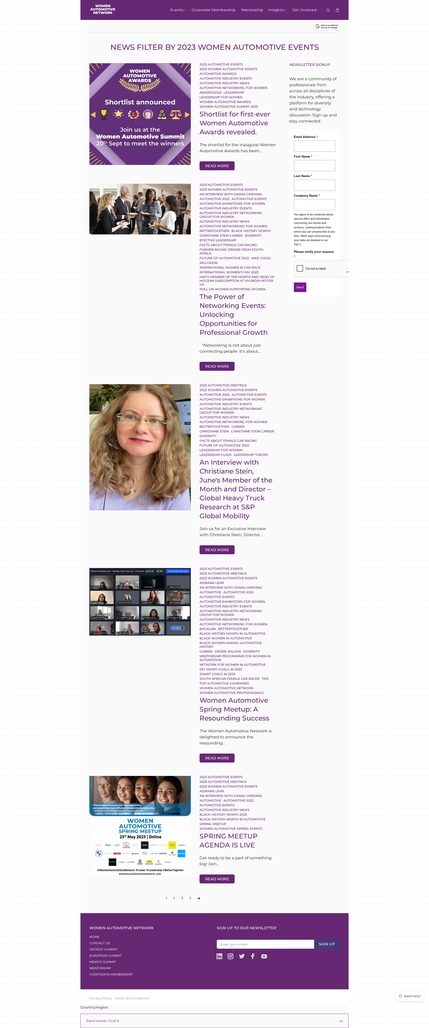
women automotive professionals (232, 693)
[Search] (329, 10)
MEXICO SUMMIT (102, 962)
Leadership (234, 93)
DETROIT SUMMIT (103, 949)
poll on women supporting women (232, 289)
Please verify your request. (314, 254)
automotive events (249, 199)
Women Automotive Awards (225, 102)
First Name (303, 156)
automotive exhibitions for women (233, 204)
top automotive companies (224, 683)
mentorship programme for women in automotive (235, 658)
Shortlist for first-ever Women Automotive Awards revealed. (235, 123)
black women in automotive (226, 638)
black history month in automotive (232, 634)
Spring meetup (213, 824)
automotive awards (218, 74)
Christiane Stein (214, 431)
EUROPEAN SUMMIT (105, 956)
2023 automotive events (221, 64)
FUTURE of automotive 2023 (224, 258)
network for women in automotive (233, 665)
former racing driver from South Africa (231, 251)
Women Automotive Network (227, 688)
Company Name (307, 195)
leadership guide (215, 455)
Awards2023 (210, 93)
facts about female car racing (228, 245)
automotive (210, 592)
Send (300, 287)
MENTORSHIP (100, 968)
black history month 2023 (223, 815)
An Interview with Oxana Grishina (231, 194)
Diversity (253, 236)
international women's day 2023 (229, 272)
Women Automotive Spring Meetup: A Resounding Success (234, 709)
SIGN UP (327, 944)
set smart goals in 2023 (221, 669)
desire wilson (228, 651)
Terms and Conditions (132, 998)
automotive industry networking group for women (231, 215)
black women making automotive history (231, 645)
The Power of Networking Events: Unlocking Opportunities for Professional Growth (234, 315)
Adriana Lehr (212, 583)
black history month (251, 231)
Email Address (306, 137)
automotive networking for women (234, 88)
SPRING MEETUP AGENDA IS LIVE (229, 840)
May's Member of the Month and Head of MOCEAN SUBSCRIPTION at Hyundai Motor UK (237, 280)
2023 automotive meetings (223, 385)
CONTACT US (99, 943)
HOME (94, 937)
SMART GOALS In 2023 (217, 674)
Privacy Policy (100, 998)
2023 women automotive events (228, 69)
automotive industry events (226, 78)
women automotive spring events (231, 829)
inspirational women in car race (230, 267)
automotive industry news (225, 83)
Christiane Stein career (221, 236)
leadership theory (251, 455)
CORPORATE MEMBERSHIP (111, 974)
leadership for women (221, 97)
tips (265, 679)
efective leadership (218, 240)
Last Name (303, 176)
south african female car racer (229, 679)
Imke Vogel (261, 258)
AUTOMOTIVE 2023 (214, 199)
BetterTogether (214, 231)
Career (237, 427)
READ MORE (217, 166)
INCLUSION (208, 263)
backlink (208, 629)
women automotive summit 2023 (229, 107)
